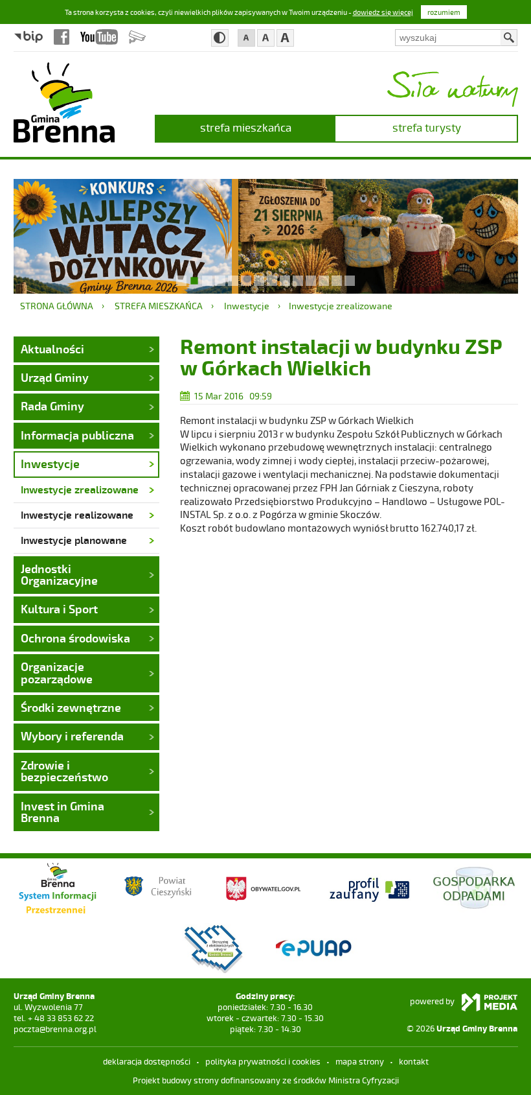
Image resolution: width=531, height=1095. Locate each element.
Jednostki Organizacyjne (59, 574)
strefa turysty (426, 127)
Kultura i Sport (59, 609)
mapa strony (359, 1061)
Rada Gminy (52, 406)
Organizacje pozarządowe (57, 672)
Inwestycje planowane (74, 540)
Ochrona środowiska (75, 638)
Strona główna (56, 305)
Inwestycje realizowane (77, 514)
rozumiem (443, 12)
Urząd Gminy (55, 377)
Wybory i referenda (72, 736)
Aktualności (52, 349)
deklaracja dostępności (146, 1061)
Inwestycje (246, 305)
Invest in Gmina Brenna (62, 812)
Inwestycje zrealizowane (340, 305)
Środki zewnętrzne (71, 707)
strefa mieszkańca (245, 127)
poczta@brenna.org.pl (55, 1029)
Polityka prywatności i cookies (263, 1061)
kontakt (414, 1061)
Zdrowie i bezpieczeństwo (64, 771)
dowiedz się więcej (383, 12)
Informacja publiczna (77, 435)
